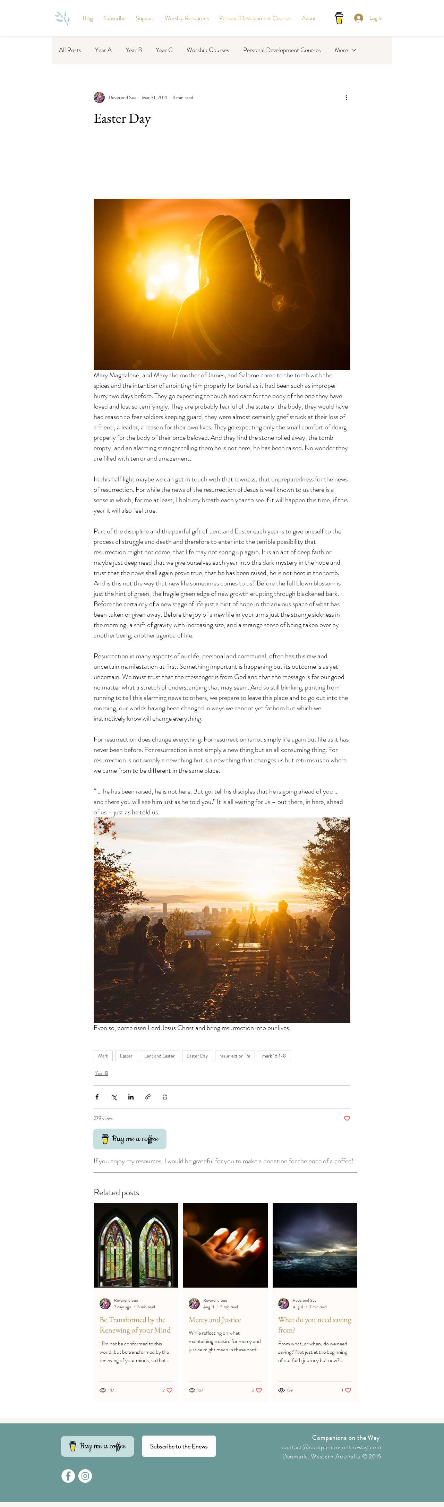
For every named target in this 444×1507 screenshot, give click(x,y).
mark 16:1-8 (274, 1055)
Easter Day (197, 1055)
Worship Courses (208, 50)
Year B (134, 50)
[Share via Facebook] (97, 1097)
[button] (114, 18)
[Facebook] (68, 1476)
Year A (103, 50)
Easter (126, 1055)
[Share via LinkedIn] (131, 1097)
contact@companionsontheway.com (332, 1447)
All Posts (70, 50)
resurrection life (235, 1055)
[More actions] (346, 97)
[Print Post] (165, 1097)
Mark (103, 1055)
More (341, 50)
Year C (164, 50)
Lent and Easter (159, 1055)
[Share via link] (148, 1097)
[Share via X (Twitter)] (114, 1097)
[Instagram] (85, 1476)
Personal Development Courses (282, 50)
